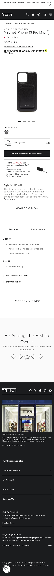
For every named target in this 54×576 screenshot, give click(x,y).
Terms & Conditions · (27, 565)
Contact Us (8, 499)
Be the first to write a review (18, 47)
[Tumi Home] (7, 14)
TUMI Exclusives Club (13, 461)
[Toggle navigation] (50, 14)
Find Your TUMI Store (12, 445)
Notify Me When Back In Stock (27, 153)
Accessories (8, 23)
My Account (8, 480)
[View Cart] (44, 14)
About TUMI (8, 489)
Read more (9, 199)
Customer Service (11, 470)
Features (13, 229)
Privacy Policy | (42, 565)
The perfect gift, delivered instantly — (26, 2)
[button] (19, 121)
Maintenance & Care (16, 275)
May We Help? (13, 282)
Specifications (38, 229)
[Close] (50, 4)
